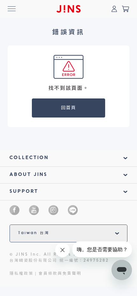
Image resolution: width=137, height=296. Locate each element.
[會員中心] (114, 9)
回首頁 (68, 108)
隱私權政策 (21, 274)
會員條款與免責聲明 (60, 274)
